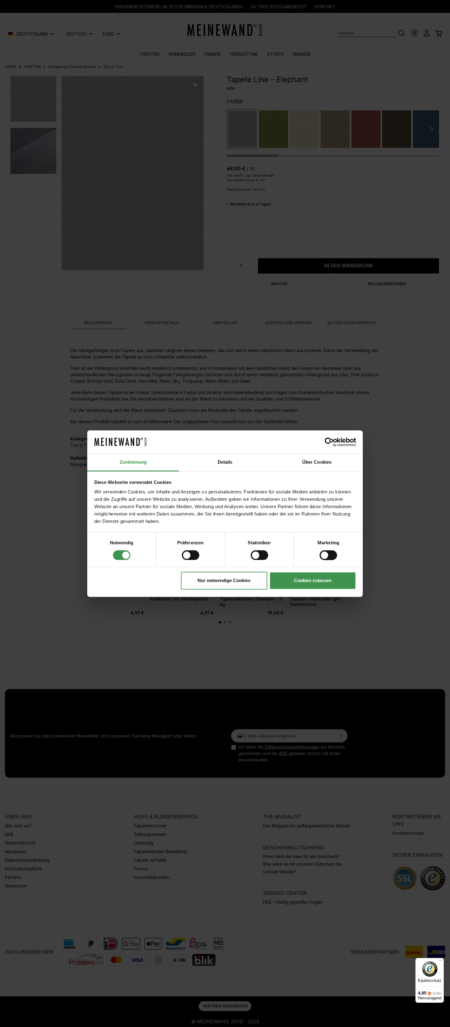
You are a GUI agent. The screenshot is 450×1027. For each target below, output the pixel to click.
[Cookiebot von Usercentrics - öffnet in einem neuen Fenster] (329, 441)
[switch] (190, 555)
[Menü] (440, 961)
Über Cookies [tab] (317, 462)
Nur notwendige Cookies (223, 580)
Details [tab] (225, 462)
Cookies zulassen (313, 580)
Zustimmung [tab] (133, 462)
